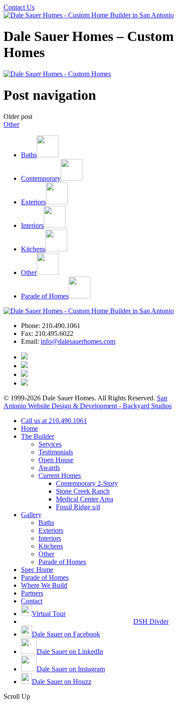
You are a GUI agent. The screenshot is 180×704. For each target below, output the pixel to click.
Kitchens (50, 546)
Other (11, 124)
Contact (31, 601)
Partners (32, 593)
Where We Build (44, 585)
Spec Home (37, 569)
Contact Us (19, 7)
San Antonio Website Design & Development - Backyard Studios (87, 402)
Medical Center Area (84, 499)
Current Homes (59, 475)
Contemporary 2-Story (87, 483)
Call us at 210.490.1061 (54, 420)
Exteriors (50, 530)
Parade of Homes (62, 561)
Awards (49, 467)
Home (29, 428)
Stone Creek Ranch (83, 491)
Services (50, 444)
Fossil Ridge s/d (78, 507)
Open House (55, 460)
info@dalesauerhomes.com (78, 341)
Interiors (49, 538)
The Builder (37, 436)
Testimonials (55, 452)
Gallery (31, 514)
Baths (46, 522)
